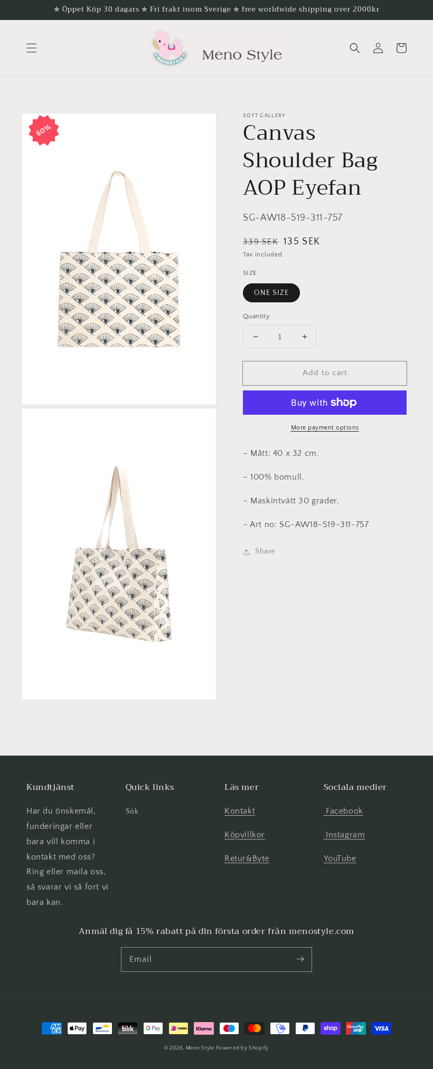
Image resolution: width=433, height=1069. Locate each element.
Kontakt (239, 811)
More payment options (325, 427)
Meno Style (200, 1048)
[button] (31, 48)
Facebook (343, 811)
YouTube (340, 858)
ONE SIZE (271, 293)
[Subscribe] (300, 959)
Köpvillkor (244, 834)
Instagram (344, 834)
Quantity (256, 316)
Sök (132, 811)
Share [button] (265, 551)
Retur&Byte (246, 858)
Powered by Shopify (242, 1048)
